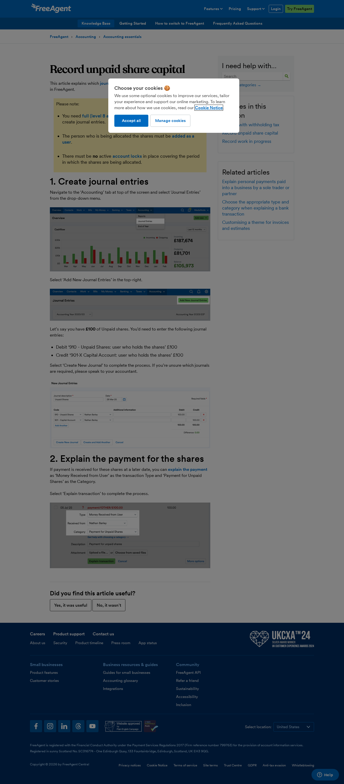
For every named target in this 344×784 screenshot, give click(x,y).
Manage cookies (170, 120)
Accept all (131, 120)
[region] (173, 105)
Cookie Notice (209, 107)
